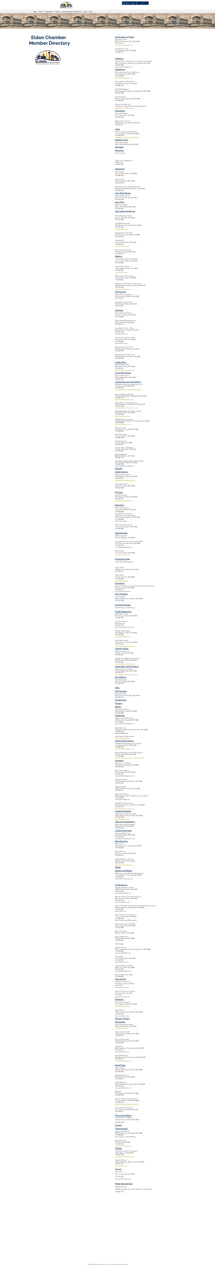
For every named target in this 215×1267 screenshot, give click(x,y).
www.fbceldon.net (121, 334)
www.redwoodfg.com (122, 799)
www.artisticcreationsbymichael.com (127, 1104)
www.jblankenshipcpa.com (124, 45)
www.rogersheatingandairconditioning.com (129, 758)
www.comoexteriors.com (123, 424)
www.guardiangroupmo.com (124, 808)
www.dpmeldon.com (122, 1028)
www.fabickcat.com (121, 581)
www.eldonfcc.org (121, 343)
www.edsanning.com (122, 1052)
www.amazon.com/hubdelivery (125, 1137)
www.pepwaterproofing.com (124, 466)
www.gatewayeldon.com (123, 893)
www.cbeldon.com (121, 272)
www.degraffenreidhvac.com (124, 749)
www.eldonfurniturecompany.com (126, 674)
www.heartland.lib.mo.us (123, 971)
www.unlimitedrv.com (122, 246)
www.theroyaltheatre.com (123, 547)
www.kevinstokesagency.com (125, 776)
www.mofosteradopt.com (123, 67)
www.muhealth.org (121, 733)
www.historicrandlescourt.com (125, 839)
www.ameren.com (121, 1165)
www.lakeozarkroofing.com (124, 399)
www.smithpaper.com (122, 819)
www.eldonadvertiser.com (123, 78)
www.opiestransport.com (123, 1146)
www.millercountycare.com (124, 879)
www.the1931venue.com (123, 1179)
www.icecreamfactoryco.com (124, 627)
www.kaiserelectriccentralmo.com (126, 408)
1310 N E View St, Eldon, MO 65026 (127, 1120)
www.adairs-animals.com (122, 997)
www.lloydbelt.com (121, 229)
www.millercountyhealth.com (124, 724)
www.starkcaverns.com (122, 555)
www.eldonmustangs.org (123, 513)
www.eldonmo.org (121, 962)
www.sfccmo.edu (120, 521)
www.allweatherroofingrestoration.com (128, 389)
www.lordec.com (120, 911)
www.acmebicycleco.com (123, 1088)
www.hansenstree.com (122, 591)
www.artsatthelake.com (123, 953)
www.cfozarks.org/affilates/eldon (126, 920)
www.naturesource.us (122, 1016)
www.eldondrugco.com (123, 1006)
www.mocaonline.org (122, 902)
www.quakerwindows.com (124, 865)
